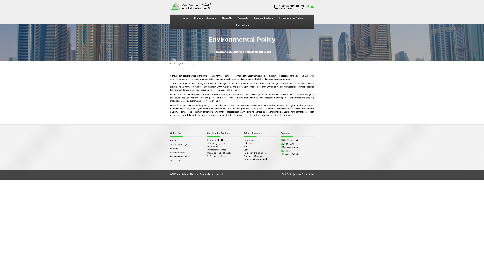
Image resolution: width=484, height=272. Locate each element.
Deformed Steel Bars (216, 140)
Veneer (247, 149)
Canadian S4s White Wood (255, 159)
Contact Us (242, 25)
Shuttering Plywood (216, 143)
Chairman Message (205, 18)
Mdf (246, 146)
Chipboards (249, 143)
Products (243, 18)
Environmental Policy (291, 18)
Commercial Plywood (216, 149)
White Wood (212, 146)
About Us (227, 18)
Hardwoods (249, 140)
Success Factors (263, 18)
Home (185, 18)
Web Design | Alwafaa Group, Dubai (298, 174)
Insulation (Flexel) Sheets (219, 152)
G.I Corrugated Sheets (217, 156)
